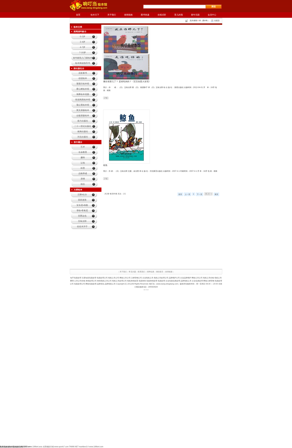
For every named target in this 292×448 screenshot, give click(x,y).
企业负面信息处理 (172, 281)
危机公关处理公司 (161, 278)
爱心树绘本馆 (82, 89)
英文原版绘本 (82, 110)
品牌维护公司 (174, 278)
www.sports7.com (61, 447)
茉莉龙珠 (82, 200)
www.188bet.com (96, 447)
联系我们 (141, 272)
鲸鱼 (105, 165)
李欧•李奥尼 (82, 210)
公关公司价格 (79, 281)
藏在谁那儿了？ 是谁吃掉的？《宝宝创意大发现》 (127, 81)
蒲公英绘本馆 (82, 105)
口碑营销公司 (136, 278)
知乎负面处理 (75, 278)
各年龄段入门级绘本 (82, 58)
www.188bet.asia (35, 447)
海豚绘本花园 (82, 94)
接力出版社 (82, 121)
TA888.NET (73, 447)
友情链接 (168, 272)
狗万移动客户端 (8, 447)
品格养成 (82, 173)
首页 (78, 15)
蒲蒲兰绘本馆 (82, 83)
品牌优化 (100, 284)
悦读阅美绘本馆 (82, 99)
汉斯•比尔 (82, 194)
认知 (83, 163)
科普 (83, 168)
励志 (83, 184)
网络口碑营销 (208, 281)
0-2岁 (82, 36)
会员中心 (212, 15)
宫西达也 (82, 216)
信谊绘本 (82, 78)
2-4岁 (82, 42)
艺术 (83, 147)
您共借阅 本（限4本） (199, 20)
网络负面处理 (90, 284)
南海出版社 (82, 131)
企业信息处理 (197, 281)
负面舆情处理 (151, 281)
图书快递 (145, 15)
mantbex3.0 (84, 447)
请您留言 (159, 272)
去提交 (217, 20)
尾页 (216, 194)
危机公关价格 (208, 278)
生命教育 (82, 152)
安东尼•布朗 (82, 205)
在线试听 (162, 15)
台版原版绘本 (82, 115)
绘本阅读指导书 (82, 63)
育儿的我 (178, 15)
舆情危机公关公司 (104, 281)
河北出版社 (82, 137)
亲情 (83, 178)
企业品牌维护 (185, 278)
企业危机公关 (147, 278)
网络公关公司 (125, 278)
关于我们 (111, 15)
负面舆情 (142, 281)
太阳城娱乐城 (48, 447)
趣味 (83, 157)
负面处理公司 (102, 278)
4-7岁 (82, 47)
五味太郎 (82, 221)
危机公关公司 (113, 278)
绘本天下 (95, 15)
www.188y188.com (23, 447)
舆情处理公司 (91, 281)
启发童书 (82, 73)
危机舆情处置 (132, 281)
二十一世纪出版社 (82, 126)
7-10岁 (82, 52)
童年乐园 (195, 15)
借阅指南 (128, 15)
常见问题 (132, 272)
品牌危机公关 (186, 281)
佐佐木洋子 (82, 226)
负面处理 (161, 281)
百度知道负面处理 (89, 278)
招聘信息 (150, 272)
